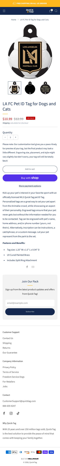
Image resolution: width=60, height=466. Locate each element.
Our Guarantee (10, 352)
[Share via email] (33, 267)
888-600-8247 (9, 406)
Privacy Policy (9, 367)
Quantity (7, 132)
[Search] (55, 10)
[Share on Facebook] (27, 267)
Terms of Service (11, 372)
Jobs (5, 386)
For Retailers (9, 381)
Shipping (6, 123)
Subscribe (30, 311)
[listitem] (30, 3)
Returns (6, 347)
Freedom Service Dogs (13, 376)
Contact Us (8, 338)
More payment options (30, 186)
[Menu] (4, 10)
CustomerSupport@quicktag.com (19, 401)
